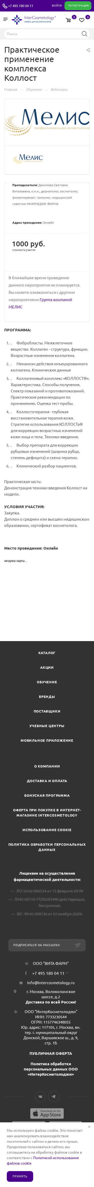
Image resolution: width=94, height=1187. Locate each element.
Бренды (47, 696)
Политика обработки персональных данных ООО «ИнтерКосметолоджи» (51, 1069)
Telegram (53, 1096)
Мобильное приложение (47, 740)
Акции (47, 667)
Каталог (47, 653)
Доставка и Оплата (47, 781)
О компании (47, 766)
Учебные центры (47, 726)
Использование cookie (47, 830)
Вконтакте (40, 1096)
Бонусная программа (46, 795)
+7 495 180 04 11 (20, 6)
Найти (84, 33)
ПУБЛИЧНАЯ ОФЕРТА (51, 1053)
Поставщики (47, 711)
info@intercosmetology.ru (51, 983)
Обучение (47, 682)
